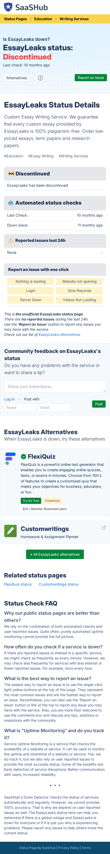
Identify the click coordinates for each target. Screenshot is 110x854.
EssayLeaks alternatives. (60, 334)
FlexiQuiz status (18, 584)
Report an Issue (91, 77)
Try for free (31, 501)
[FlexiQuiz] (10, 459)
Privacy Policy (68, 848)
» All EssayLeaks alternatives (55, 554)
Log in (10, 399)
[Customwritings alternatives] (10, 531)
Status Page (28, 848)
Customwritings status (59, 584)
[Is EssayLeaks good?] (40, 78)
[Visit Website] (104, 527)
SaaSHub (49, 848)
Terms (86, 848)
